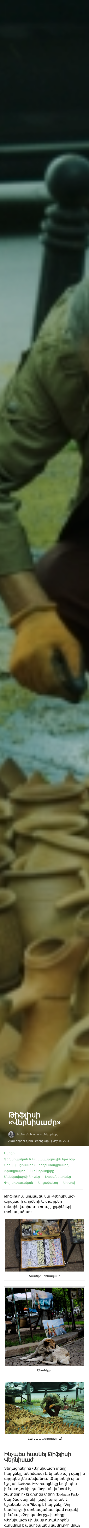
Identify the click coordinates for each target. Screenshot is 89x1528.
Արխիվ (69, 1182)
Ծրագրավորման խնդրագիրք (29, 1171)
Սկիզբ (9, 1153)
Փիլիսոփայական (18, 1182)
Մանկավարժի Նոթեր (22, 1176)
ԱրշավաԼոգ (48, 1182)
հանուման (24, 1134)
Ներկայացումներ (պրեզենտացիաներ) (37, 1165)
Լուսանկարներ (46, 1134)
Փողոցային (42, 1140)
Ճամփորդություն (20, 1140)
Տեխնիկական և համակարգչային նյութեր (39, 1159)
